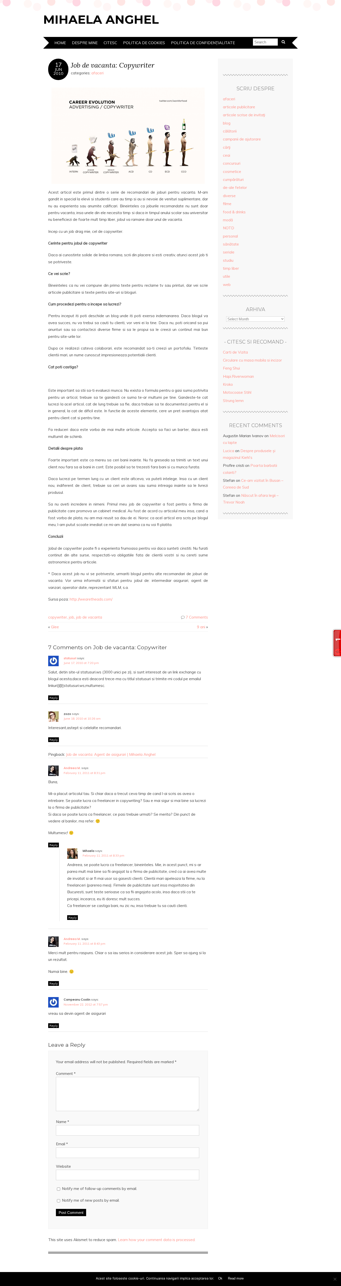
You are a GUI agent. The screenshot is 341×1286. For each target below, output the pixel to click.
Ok (220, 1278)
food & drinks (234, 212)
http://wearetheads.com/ (91, 599)
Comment (66, 1073)
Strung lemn (233, 400)
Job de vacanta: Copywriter (112, 65)
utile (226, 276)
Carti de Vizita (235, 352)
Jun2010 (58, 71)
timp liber (231, 268)
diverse (229, 195)
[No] (334, 1279)
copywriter (57, 617)
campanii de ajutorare (242, 139)
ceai (226, 155)
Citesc (110, 42)
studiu (228, 260)
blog (226, 123)
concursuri (231, 163)
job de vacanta (89, 617)
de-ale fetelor (235, 187)
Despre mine (85, 42)
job (71, 617)
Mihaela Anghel (101, 19)
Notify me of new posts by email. (91, 1200)
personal (230, 236)
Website (63, 1166)
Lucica (228, 450)
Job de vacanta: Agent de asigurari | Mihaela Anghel (111, 754)
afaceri (97, 73)
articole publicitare (239, 107)
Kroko (228, 384)
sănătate (231, 244)
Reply (53, 698)
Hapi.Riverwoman (238, 376)
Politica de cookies (144, 42)
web (227, 284)
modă (228, 220)
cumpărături (233, 179)
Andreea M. (72, 768)
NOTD (228, 228)
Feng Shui (231, 368)
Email (62, 1144)
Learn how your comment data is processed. (156, 1239)
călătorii (230, 131)
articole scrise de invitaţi (244, 115)
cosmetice (232, 171)
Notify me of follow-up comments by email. (99, 1188)
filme (227, 203)
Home (60, 42)
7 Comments (197, 617)
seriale (228, 252)
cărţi (226, 147)
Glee (55, 627)
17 (58, 64)
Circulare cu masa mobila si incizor (252, 360)
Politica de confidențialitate (203, 42)
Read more (236, 1278)
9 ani (201, 627)
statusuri (70, 658)
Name (62, 1121)
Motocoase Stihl (237, 392)
